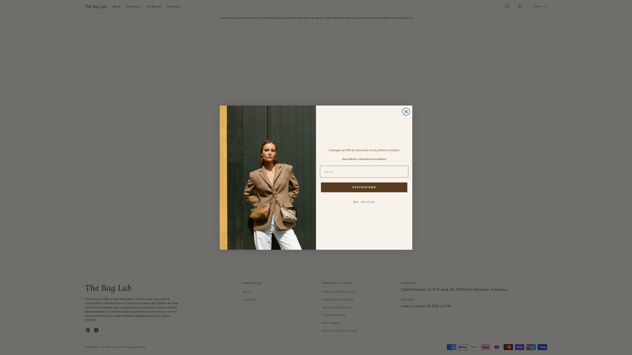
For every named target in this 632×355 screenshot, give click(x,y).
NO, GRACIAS (364, 202)
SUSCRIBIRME (364, 187)
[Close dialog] (406, 111)
